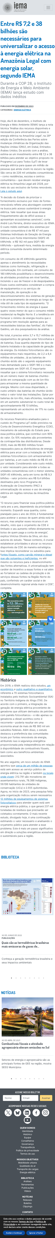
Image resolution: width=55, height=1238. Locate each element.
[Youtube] (27, 1119)
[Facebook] (36, 1112)
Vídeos (27, 1191)
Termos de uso (27, 1153)
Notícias (27, 1196)
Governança (28, 1144)
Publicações (28, 1187)
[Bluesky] (17, 1112)
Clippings (27, 1206)
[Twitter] (8, 1112)
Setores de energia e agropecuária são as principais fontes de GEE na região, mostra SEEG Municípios (26, 1063)
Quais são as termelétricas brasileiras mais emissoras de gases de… (25, 944)
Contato (27, 1212)
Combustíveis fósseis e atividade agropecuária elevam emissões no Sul (25, 1045)
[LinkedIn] (27, 1112)
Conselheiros (27, 1140)
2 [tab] (16, 978)
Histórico (27, 1134)
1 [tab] (11, 978)
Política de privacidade (27, 1150)
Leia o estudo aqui (11, 191)
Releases (27, 1200)
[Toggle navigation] (48, 7)
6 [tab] (34, 978)
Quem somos (27, 1127)
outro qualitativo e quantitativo (34, 689)
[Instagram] (45, 1112)
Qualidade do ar (28, 1166)
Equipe (27, 1137)
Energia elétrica (22, 110)
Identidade (27, 1131)
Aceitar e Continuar (14, 1233)
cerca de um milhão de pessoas (34, 765)
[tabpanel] (27, 914)
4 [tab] (25, 978)
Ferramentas (27, 1184)
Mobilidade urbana (27, 1162)
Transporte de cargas (27, 1169)
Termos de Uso (26, 1221)
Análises (28, 1181)
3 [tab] (20, 978)
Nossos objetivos (27, 1159)
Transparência (27, 1147)
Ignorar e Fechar (36, 1233)
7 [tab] (38, 978)
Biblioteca (27, 1178)
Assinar (46, 1098)
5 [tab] (29, 978)
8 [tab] (43, 978)
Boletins (27, 1203)
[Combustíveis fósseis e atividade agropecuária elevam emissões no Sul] (27, 1017)
